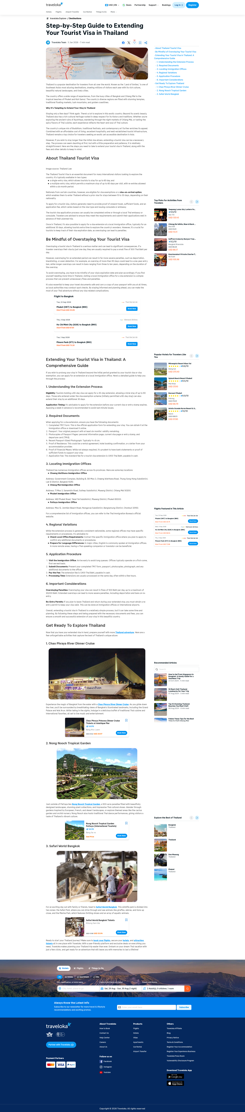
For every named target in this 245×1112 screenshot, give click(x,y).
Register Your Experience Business (181, 1051)
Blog (168, 1033)
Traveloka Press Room (176, 1056)
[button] (179, 5)
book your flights (102, 940)
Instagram (108, 1067)
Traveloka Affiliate (174, 1028)
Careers (103, 1042)
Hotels (136, 1033)
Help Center (105, 1038)
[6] (134, 42)
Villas (135, 1038)
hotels (126, 940)
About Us (103, 1047)
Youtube (107, 1072)
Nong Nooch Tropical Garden (86, 804)
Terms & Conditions (175, 1042)
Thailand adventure (124, 632)
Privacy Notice (173, 1038)
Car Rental (137, 1047)
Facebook (108, 1061)
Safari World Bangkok (106, 907)
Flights (136, 1028)
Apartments (138, 1042)
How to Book (105, 1028)
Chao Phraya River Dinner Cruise (113, 704)
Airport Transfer (139, 1051)
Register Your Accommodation (179, 1047)
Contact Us (104, 1033)
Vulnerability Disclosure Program (180, 1061)
